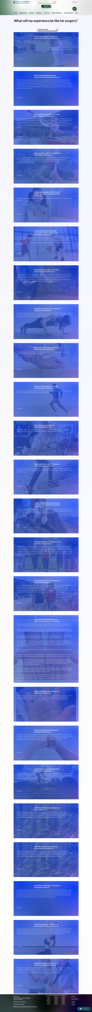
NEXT (18, 1)
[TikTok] (76, 1007)
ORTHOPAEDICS (23, 3)
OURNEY (26, 1)
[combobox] (47, 29)
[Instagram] (74, 1007)
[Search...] (54, 2)
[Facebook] (72, 1007)
